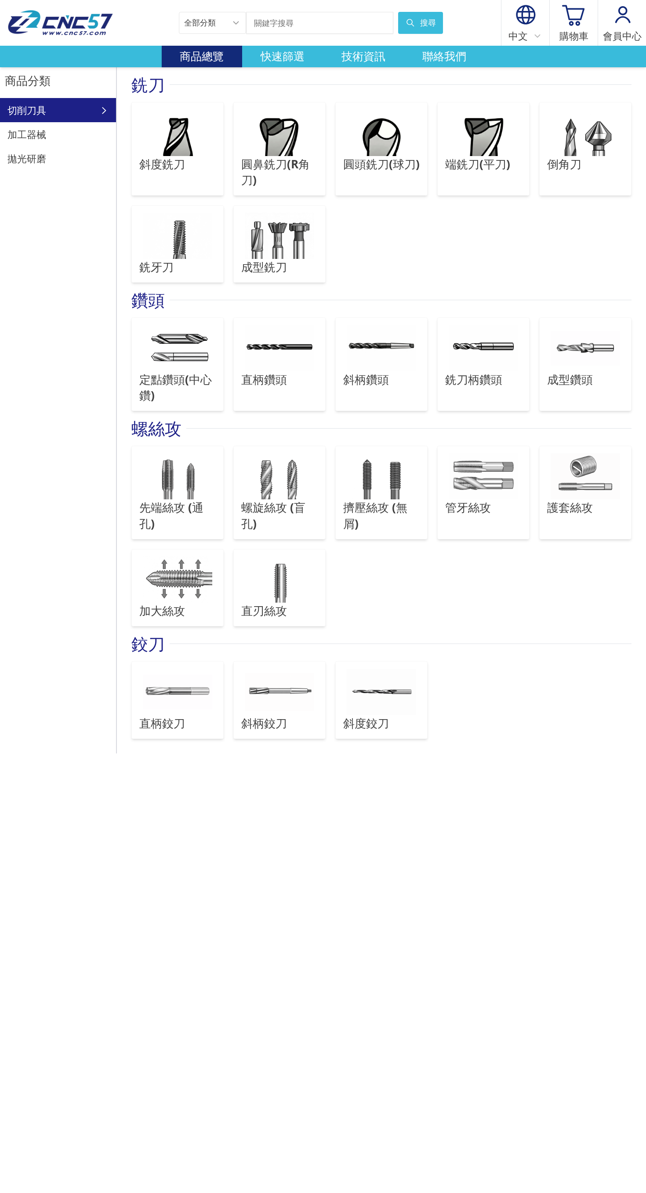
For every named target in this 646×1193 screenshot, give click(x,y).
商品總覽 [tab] (202, 56)
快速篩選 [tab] (283, 56)
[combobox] (212, 23)
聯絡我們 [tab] (444, 56)
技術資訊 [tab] (363, 56)
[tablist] (323, 57)
